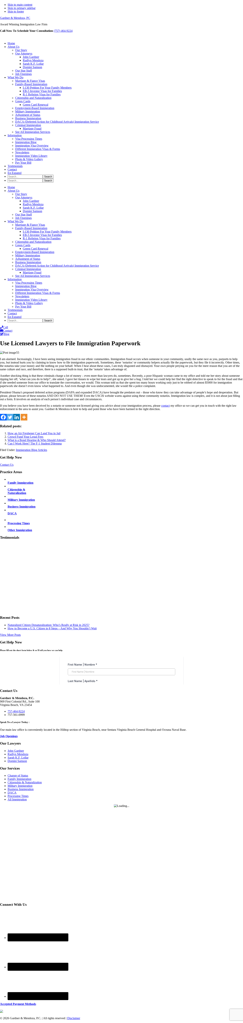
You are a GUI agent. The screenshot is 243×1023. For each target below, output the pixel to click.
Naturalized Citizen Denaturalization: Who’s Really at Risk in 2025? (48, 625)
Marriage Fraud (32, 272)
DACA (12, 792)
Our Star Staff (23, 214)
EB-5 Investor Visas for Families (42, 235)
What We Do (15, 221)
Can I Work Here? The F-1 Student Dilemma (35, 443)
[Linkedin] (16, 417)
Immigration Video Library (31, 299)
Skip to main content (20, 4)
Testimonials (15, 310)
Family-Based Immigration (31, 228)
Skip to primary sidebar (22, 8)
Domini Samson (32, 211)
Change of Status (18, 775)
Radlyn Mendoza (33, 204)
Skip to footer (16, 11)
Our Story (21, 194)
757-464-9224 (16, 711)
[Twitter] (10, 417)
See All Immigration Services (32, 275)
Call (5, 327)
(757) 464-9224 (63, 30)
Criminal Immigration (28, 269)
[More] (24, 417)
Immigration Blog (25, 286)
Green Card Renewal (35, 248)
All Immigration (17, 799)
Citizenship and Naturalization (33, 241)
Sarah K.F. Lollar (33, 207)
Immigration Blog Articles (31, 450)
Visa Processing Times (28, 282)
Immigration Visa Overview (32, 289)
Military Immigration (27, 255)
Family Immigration (19, 779)
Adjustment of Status (27, 258)
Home (11, 187)
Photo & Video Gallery (29, 303)
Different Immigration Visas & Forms (37, 293)
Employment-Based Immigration (34, 252)
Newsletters (22, 296)
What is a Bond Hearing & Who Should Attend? (37, 440)
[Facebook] (3, 417)
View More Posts (10, 634)
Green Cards (22, 245)
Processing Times (18, 796)
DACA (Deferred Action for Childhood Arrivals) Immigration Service (57, 265)
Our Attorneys (23, 197)
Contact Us (22, 35)
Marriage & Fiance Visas (30, 224)
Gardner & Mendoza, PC (15, 18)
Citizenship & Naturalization (25, 782)
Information (15, 279)
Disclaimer (73, 1018)
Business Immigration (28, 262)
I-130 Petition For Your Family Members (47, 231)
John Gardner (31, 200)
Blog (6, 334)
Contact (12, 313)
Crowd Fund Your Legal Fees (25, 436)
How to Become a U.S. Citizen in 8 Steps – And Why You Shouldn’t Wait (52, 628)
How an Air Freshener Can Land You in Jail (34, 433)
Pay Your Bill (23, 306)
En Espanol (14, 316)
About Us (13, 190)
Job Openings (23, 218)
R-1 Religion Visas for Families (42, 238)
